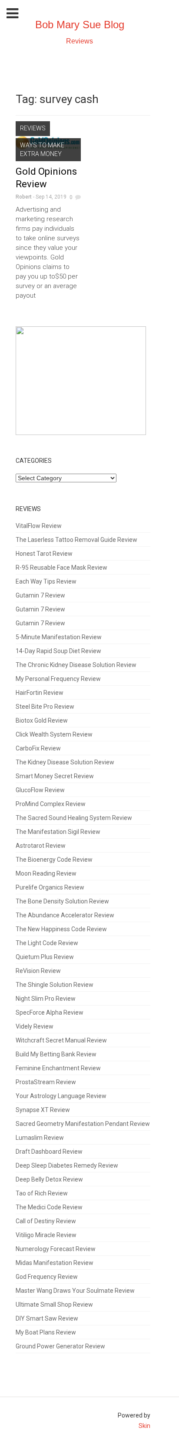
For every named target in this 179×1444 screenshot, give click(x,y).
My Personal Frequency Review (58, 678)
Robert (24, 197)
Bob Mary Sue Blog (79, 24)
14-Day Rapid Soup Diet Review (58, 650)
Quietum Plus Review (45, 956)
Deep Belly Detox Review (49, 1179)
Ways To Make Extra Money (42, 149)
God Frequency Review (47, 1276)
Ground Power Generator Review (60, 1346)
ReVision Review (38, 970)
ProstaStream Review (46, 1082)
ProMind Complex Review (51, 803)
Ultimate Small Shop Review (54, 1304)
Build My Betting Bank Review (56, 1054)
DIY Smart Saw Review (47, 1318)
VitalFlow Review (39, 525)
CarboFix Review (38, 748)
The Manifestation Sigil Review (58, 831)
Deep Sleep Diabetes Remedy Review (67, 1165)
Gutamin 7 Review (40, 595)
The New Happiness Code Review (61, 929)
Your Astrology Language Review (61, 1095)
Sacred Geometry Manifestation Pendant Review (83, 1123)
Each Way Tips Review (46, 581)
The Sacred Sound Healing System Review (74, 817)
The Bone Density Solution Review (62, 901)
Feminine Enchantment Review (58, 1068)
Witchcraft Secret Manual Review (61, 1040)
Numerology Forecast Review (56, 1248)
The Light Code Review (47, 942)
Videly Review (34, 1026)
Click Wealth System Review (54, 734)
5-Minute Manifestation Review (59, 637)
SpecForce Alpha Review (49, 1012)
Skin (144, 1425)
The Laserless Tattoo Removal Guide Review (76, 539)
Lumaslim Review (40, 1137)
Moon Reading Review (46, 873)
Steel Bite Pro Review (45, 706)
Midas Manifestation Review (54, 1262)
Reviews (79, 41)
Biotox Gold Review (42, 720)
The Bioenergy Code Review (54, 859)
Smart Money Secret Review (55, 776)
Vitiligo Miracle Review (46, 1235)
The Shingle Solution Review (54, 984)
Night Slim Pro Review (46, 998)
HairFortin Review (39, 692)
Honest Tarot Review (44, 553)
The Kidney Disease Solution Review (65, 762)
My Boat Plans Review (46, 1332)
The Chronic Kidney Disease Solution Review (76, 664)
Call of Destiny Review (46, 1221)
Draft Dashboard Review (49, 1151)
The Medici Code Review (49, 1207)
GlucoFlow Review (40, 790)
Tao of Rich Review (42, 1193)
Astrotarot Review (41, 845)
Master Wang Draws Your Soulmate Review (75, 1290)
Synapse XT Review (43, 1109)
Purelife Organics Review (50, 887)
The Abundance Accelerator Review (65, 915)
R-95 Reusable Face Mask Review (61, 567)
